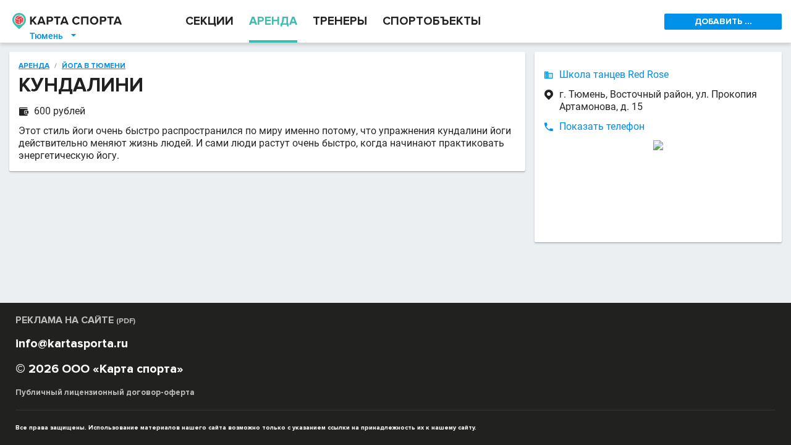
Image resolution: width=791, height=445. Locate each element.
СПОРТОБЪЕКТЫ (432, 21)
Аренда (34, 66)
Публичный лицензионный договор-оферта (105, 392)
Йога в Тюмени (93, 66)
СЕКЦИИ (209, 21)
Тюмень (54, 36)
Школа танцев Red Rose (614, 74)
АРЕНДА (273, 21)
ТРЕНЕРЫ (340, 21)
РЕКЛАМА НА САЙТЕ (75, 320)
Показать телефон (602, 126)
